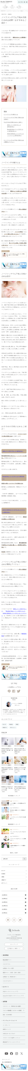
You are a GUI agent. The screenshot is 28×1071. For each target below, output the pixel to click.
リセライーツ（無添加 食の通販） (12, 1006)
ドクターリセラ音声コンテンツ (11, 1038)
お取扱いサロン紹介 (8, 968)
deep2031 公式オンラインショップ (12, 996)
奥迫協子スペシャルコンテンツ (11, 1042)
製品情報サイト (7, 960)
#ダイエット (13, 727)
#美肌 (17, 724)
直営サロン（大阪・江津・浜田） (12, 972)
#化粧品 (11, 724)
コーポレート (6, 1025)
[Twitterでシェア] (18, 691)
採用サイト (6, 1029)
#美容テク (5, 727)
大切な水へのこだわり (9, 1033)
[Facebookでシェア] (13, 691)
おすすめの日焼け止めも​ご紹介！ (13, 122)
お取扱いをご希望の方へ (10, 977)
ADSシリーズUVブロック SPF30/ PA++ (12, 451)
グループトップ (14, 944)
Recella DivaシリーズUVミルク (15, 611)
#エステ (4, 724)
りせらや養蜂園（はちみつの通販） (13, 1010)
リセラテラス (6, 964)
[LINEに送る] (9, 691)
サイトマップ (5, 1059)
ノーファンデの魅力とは (11, 114)
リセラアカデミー (8, 981)
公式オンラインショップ (10, 991)
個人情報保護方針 (7, 1062)
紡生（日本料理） (8, 1015)
